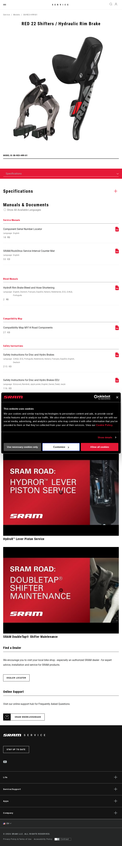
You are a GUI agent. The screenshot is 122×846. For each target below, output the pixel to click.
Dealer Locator (16, 678)
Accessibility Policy (43, 839)
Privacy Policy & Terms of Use (17, 839)
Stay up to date (16, 749)
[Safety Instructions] (117, 356)
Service (61, 5)
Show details (105, 437)
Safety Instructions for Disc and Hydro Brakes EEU (34, 384)
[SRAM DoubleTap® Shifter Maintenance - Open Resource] (61, 590)
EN (7, 823)
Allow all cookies (99, 447)
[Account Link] (116, 4)
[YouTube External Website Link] (5, 762)
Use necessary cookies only (22, 447)
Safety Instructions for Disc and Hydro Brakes (39, 360)
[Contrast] (57, 839)
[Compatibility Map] (117, 329)
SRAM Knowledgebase (28, 717)
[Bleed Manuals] (117, 289)
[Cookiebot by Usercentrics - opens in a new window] (96, 397)
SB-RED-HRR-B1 (30, 15)
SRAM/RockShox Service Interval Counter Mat (29, 255)
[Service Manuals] (117, 230)
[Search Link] (111, 4)
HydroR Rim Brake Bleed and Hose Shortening (38, 293)
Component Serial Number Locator (22, 233)
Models (16, 15)
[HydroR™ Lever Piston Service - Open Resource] (61, 492)
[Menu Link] (4, 4)
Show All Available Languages (24, 209)
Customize (59, 447)
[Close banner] (117, 397)
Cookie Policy (104, 425)
